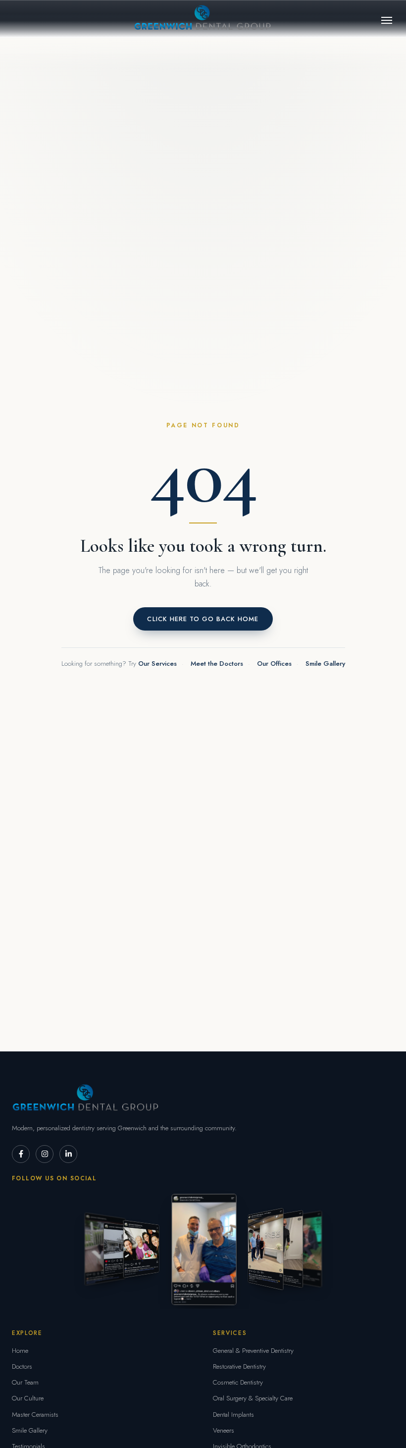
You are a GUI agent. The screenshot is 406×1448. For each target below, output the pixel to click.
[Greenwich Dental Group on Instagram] (44, 1154)
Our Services (157, 663)
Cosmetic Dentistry (238, 1382)
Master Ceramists (35, 1414)
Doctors (22, 1366)
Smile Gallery (325, 663)
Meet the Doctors (217, 663)
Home (20, 1350)
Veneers (223, 1430)
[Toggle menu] (386, 20)
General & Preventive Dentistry (253, 1350)
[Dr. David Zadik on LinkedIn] (68, 1154)
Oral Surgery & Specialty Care (253, 1398)
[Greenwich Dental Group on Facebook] (21, 1154)
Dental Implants (233, 1414)
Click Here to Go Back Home (202, 619)
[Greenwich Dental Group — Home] (203, 19)
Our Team (25, 1382)
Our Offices (274, 663)
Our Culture (28, 1398)
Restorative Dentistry (239, 1366)
